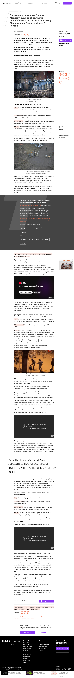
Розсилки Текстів (27, 646)
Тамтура (41, 616)
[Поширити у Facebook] (22, 35)
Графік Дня (26, 658)
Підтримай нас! (27, 654)
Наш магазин (26, 656)
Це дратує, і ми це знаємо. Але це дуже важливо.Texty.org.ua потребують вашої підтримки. (35, 201)
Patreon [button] (23, 239)
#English (25, 650)
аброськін (17, 618)
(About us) (30, 641)
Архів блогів (26, 660)
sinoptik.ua (62, 137)
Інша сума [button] (23, 232)
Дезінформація (43, 646)
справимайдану (19, 616)
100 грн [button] (23, 228)
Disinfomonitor (42, 648)
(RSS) (28, 643)
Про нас (25, 641)
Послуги (41, 643)
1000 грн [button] (38, 228)
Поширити (17, 34)
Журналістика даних (44, 641)
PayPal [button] (23, 243)
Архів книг (26, 662)
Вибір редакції (27, 648)
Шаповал (35, 616)
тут (29, 256)
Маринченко (48, 616)
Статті (24, 643)
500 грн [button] (30, 228)
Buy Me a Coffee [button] (34, 239)
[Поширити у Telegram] (28, 35)
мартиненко (28, 616)
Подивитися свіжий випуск (62, 652)
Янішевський (31, 618)
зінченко (24, 618)
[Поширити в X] (25, 35)
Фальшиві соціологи (44, 644)
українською (18, 669)
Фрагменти (26, 644)
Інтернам (41, 650)
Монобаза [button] (45, 239)
